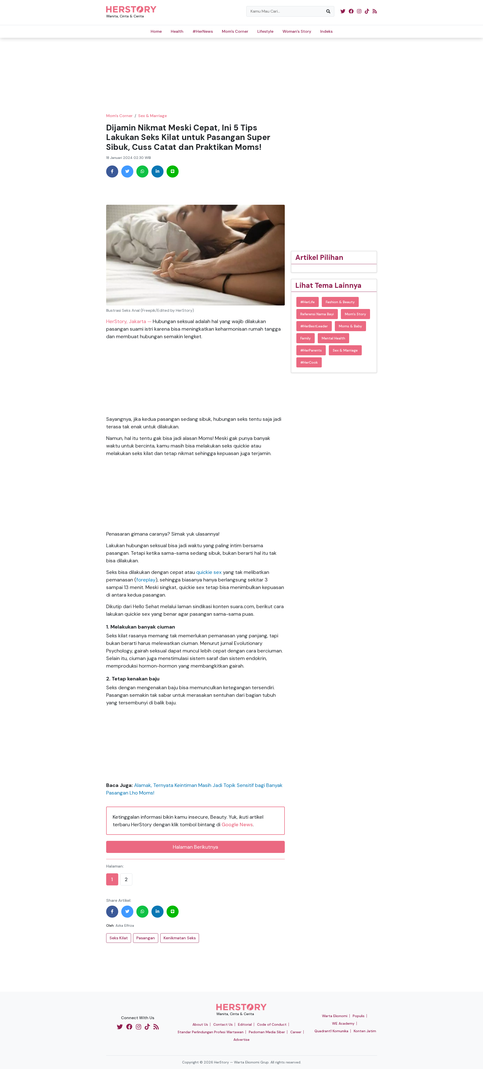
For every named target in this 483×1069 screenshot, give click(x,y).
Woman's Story (297, 31)
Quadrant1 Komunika (331, 1031)
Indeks (326, 31)
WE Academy (343, 1023)
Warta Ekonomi (334, 1016)
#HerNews (202, 31)
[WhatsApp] (142, 171)
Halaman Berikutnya (195, 847)
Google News (237, 824)
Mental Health (333, 338)
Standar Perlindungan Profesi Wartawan (211, 1032)
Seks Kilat (118, 938)
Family (305, 338)
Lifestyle (265, 31)
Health (177, 31)
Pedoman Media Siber (267, 1032)
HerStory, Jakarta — (129, 321)
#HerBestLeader (314, 326)
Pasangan (145, 938)
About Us (200, 1024)
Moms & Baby (350, 326)
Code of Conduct (272, 1024)
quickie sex (209, 572)
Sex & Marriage (152, 115)
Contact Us (223, 1024)
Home (156, 31)
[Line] (173, 171)
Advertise (241, 1039)
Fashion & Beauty (340, 302)
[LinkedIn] (157, 171)
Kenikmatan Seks (180, 938)
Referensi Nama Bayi (317, 314)
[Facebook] (112, 171)
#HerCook (309, 362)
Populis (359, 1016)
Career (295, 1032)
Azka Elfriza (124, 925)
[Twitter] (127, 171)
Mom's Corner (235, 31)
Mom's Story (355, 314)
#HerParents (311, 350)
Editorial (245, 1024)
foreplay (145, 579)
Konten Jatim (365, 1031)
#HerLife (307, 302)
